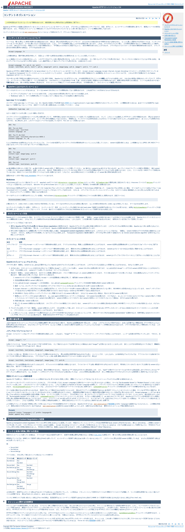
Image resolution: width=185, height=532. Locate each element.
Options (150, 182)
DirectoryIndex (61, 195)
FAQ (168, 4)
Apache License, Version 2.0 (19, 528)
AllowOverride (102, 182)
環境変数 (112, 404)
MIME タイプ (69, 103)
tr (159, 18)
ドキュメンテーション (27, 10)
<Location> (72, 182)
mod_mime (98, 435)
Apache (5, 10)
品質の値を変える (170, 35)
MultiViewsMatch (140, 207)
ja (153, 18)
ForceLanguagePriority (22, 387)
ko (156, 18)
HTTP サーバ (14, 10)
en (146, 18)
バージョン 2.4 (40, 10)
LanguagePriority (67, 283)
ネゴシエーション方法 (171, 33)
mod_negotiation (31, 32)
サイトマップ (179, 4)
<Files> (81, 182)
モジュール (151, 4)
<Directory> (62, 182)
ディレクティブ (161, 4)
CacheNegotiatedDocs (127, 513)
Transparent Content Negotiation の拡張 (170, 39)
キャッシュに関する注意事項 (173, 46)
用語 (172, 4)
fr (150, 18)
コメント (167, 52)
